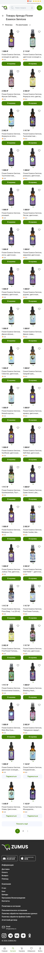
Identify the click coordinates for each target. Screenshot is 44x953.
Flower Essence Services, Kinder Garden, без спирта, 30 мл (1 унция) (32, 531)
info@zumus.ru (11, 929)
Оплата (5, 872)
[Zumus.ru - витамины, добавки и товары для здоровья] (4, 8)
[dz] (23, 935)
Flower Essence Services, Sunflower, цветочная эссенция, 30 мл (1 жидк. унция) (11, 452)
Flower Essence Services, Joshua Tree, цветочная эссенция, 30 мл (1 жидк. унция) (11, 570)
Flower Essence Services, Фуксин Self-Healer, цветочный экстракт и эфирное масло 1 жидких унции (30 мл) (11, 95)
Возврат (5, 876)
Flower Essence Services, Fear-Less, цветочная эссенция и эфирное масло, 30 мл (32, 650)
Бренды (5, 895)
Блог (3, 891)
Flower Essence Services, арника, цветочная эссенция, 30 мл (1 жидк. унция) (32, 412)
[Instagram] (4, 935)
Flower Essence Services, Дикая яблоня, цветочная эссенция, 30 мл (11, 333)
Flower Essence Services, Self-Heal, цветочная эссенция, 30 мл (32, 452)
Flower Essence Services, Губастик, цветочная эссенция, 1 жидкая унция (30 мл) (11, 372)
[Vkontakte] (17, 935)
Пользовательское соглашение (14, 910)
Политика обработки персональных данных (19, 914)
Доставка (6, 869)
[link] (3, 16)
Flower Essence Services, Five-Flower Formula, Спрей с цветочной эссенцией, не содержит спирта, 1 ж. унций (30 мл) (11, 650)
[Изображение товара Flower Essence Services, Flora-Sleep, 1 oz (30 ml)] (11, 592)
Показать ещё (22, 824)
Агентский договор (9, 920)
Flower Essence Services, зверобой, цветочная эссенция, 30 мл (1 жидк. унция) (32, 254)
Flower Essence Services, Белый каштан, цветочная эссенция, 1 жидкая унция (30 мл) (11, 412)
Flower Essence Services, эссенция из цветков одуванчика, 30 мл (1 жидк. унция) (11, 56)
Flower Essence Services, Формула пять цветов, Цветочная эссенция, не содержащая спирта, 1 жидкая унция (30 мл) (32, 95)
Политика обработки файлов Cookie (16, 917)
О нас (4, 888)
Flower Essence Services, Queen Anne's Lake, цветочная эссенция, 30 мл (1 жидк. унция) (32, 491)
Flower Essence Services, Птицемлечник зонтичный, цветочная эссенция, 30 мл (32, 768)
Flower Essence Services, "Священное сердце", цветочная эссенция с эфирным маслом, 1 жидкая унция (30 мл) (32, 729)
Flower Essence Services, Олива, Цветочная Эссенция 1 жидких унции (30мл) (11, 808)
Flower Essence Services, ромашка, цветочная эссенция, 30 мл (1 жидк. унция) (32, 174)
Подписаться (11, 776)
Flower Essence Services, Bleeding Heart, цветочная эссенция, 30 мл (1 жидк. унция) (32, 689)
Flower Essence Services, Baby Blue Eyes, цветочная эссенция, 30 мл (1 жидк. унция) (11, 729)
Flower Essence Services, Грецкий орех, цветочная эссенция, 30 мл (32, 372)
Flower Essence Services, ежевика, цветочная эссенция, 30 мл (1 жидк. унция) (11, 293)
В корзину (11, 64)
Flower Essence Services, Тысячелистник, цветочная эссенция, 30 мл (11, 174)
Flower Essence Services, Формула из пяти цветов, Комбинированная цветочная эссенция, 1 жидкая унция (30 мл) (11, 135)
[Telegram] (10, 935)
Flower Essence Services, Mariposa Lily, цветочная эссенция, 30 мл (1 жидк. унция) (11, 531)
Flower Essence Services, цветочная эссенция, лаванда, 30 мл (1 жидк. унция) (11, 768)
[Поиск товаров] (12, 8)
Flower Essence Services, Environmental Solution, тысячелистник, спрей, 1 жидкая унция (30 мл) (11, 689)
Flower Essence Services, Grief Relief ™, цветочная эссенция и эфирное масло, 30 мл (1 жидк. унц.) (32, 570)
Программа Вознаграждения (13, 898)
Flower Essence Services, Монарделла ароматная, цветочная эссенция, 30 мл (32, 808)
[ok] (29, 935)
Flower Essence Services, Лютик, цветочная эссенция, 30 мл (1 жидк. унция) (32, 214)
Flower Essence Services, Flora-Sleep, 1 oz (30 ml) (11, 610)
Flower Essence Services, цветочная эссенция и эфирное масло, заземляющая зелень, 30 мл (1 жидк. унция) (32, 56)
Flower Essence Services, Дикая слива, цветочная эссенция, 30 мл (32, 333)
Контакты (6, 901)
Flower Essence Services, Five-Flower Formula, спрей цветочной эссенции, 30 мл (32, 610)
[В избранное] (18, 32)
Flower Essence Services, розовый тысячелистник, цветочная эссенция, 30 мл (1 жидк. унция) (11, 214)
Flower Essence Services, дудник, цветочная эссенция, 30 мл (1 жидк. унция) (32, 293)
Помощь (5, 879)
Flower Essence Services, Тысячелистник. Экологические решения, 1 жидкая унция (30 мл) (32, 135)
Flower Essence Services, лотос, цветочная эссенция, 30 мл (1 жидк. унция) (11, 254)
